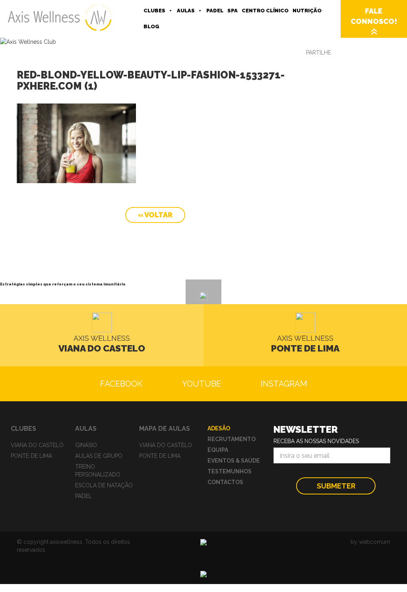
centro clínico (265, 11)
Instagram (284, 384)
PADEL (83, 496)
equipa (217, 450)
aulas (186, 11)
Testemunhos (229, 471)
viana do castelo (37, 445)
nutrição (307, 11)
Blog (151, 26)
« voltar (155, 215)
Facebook (121, 384)
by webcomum (370, 542)
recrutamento (231, 439)
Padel (214, 11)
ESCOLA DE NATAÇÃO (104, 485)
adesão (218, 428)
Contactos (225, 482)
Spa (232, 11)
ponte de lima (31, 456)
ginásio (86, 445)
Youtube (201, 384)
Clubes (154, 11)
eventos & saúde (233, 460)
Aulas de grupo (98, 456)
